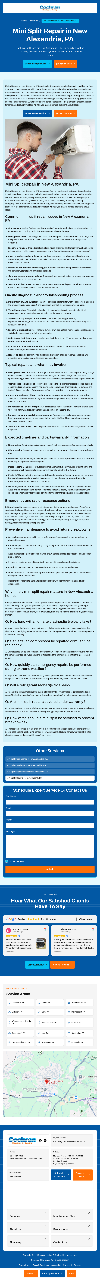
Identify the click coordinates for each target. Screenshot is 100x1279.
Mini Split (34, 21)
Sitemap (77, 1265)
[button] (71, 1273)
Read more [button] (10, 952)
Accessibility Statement (61, 1265)
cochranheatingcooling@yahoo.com (26, 1158)
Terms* (22, 861)
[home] (50, 8)
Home (24, 21)
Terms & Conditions (41, 1265)
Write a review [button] (85, 919)
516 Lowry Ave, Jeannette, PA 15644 (69, 1142)
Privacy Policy (24, 1265)
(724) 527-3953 (16, 1156)
